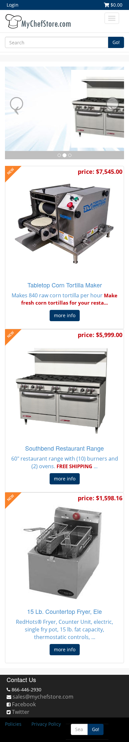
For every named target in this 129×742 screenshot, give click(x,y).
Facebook (24, 704)
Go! (116, 42)
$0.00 (115, 5)
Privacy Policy (46, 724)
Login (13, 5)
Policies (13, 724)
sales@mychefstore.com (43, 696)
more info (64, 315)
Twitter (20, 712)
